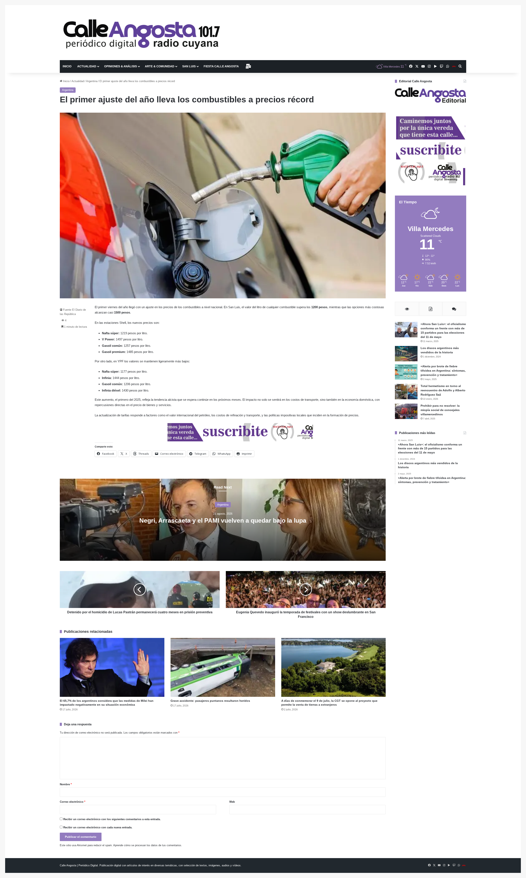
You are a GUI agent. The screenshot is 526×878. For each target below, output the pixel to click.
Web (232, 801)
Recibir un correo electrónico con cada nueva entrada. (97, 827)
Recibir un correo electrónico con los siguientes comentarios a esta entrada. (112, 819)
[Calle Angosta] (142, 32)
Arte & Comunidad (159, 66)
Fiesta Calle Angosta (221, 66)
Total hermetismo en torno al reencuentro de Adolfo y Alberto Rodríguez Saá (443, 390)
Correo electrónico (72, 801)
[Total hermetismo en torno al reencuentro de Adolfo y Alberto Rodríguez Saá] (406, 391)
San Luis (189, 66)
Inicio (67, 66)
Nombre (66, 784)
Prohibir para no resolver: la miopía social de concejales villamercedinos (440, 410)
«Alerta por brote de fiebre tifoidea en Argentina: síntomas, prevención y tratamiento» (443, 371)
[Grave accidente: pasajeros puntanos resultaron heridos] (223, 667)
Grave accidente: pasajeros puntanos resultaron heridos (210, 700)
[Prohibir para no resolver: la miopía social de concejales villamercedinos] (406, 411)
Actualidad (86, 66)
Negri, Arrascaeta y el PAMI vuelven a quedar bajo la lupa (222, 520)
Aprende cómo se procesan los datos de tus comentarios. (147, 845)
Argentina (91, 81)
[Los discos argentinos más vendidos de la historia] (406, 353)
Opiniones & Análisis (120, 66)
